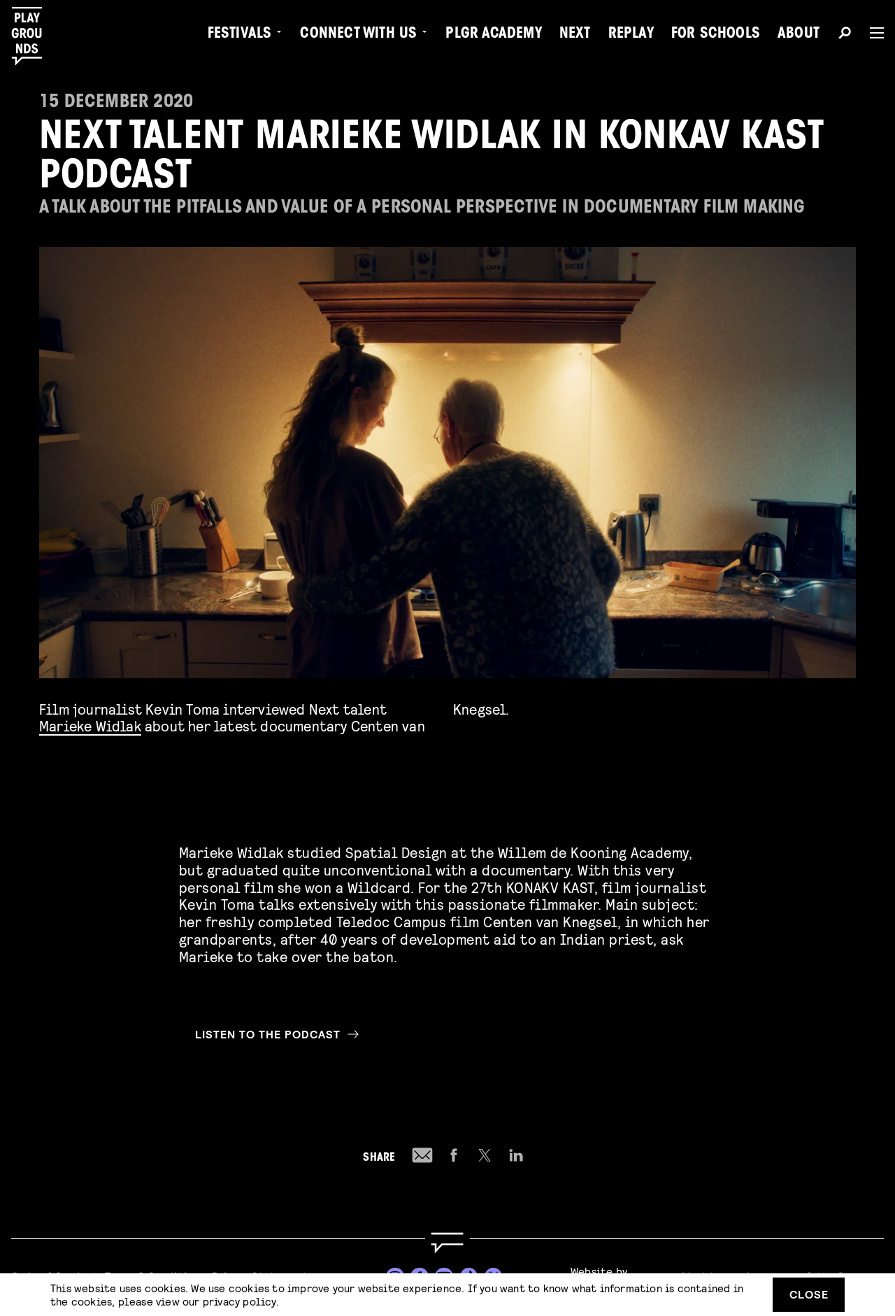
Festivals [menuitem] (240, 35)
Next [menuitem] (575, 35)
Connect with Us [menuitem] (358, 35)
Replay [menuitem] (631, 35)
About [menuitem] (798, 35)
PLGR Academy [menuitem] (493, 35)
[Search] (845, 34)
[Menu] (871, 33)
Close (809, 1294)
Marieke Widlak (90, 725)
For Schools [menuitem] (715, 35)
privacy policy (239, 1301)
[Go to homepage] (447, 1243)
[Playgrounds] (34, 36)
